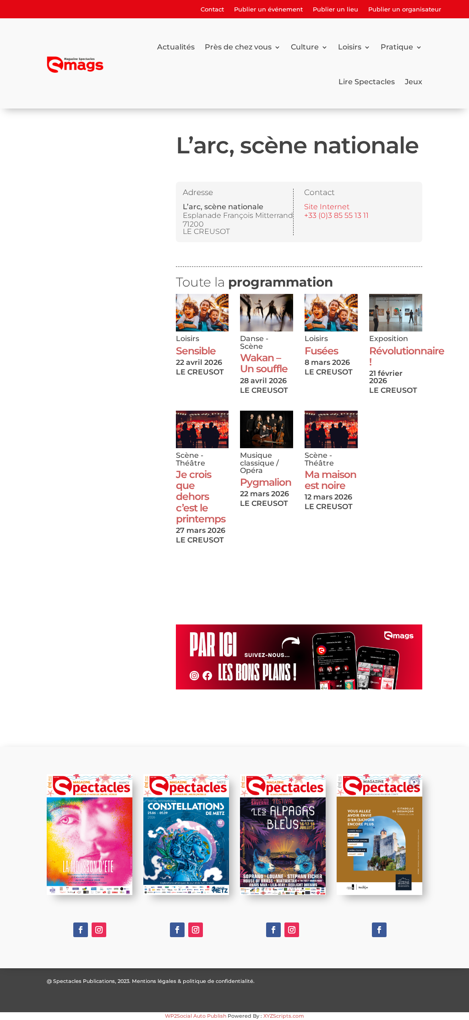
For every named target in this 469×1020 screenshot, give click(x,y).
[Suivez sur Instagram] (99, 929)
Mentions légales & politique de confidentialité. (193, 981)
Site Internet (326, 207)
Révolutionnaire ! (406, 356)
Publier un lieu (335, 9)
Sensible (196, 351)
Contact (212, 9)
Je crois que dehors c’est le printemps (200, 496)
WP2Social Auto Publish (195, 1016)
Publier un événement (268, 9)
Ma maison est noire (330, 480)
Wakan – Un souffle (264, 363)
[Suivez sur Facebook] (80, 929)
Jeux (413, 81)
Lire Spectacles (366, 81)
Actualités (176, 47)
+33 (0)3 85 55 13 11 (336, 215)
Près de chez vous (238, 47)
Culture (305, 47)
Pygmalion (265, 482)
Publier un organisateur (404, 9)
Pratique (397, 47)
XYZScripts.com (283, 1016)
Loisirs (349, 47)
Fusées (321, 351)
